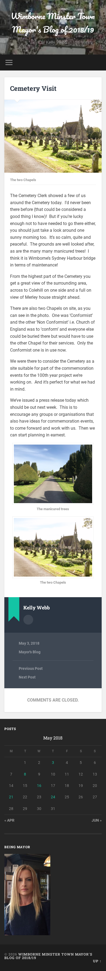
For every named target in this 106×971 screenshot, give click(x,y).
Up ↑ (97, 961)
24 (53, 797)
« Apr (9, 820)
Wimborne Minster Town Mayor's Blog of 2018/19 (53, 22)
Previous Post (31, 668)
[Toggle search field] (97, 62)
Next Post (27, 677)
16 (39, 785)
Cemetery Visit (33, 88)
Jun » (97, 820)
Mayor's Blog (29, 652)
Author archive (28, 620)
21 (11, 797)
